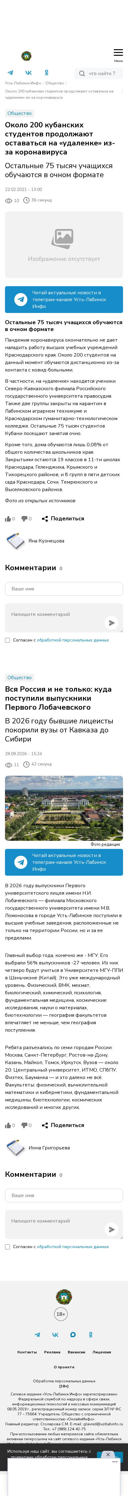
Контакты (27, 1352)
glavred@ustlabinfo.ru (103, 1424)
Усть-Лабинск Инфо (23, 83)
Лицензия (102, 1352)
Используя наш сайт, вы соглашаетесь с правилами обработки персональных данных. (49, 1457)
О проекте (64, 1367)
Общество (54, 83)
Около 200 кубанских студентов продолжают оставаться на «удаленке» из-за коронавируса (59, 94)
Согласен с (61, 640)
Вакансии (76, 1352)
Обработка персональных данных (64, 1381)
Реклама (52, 1352)
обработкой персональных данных (73, 640)
